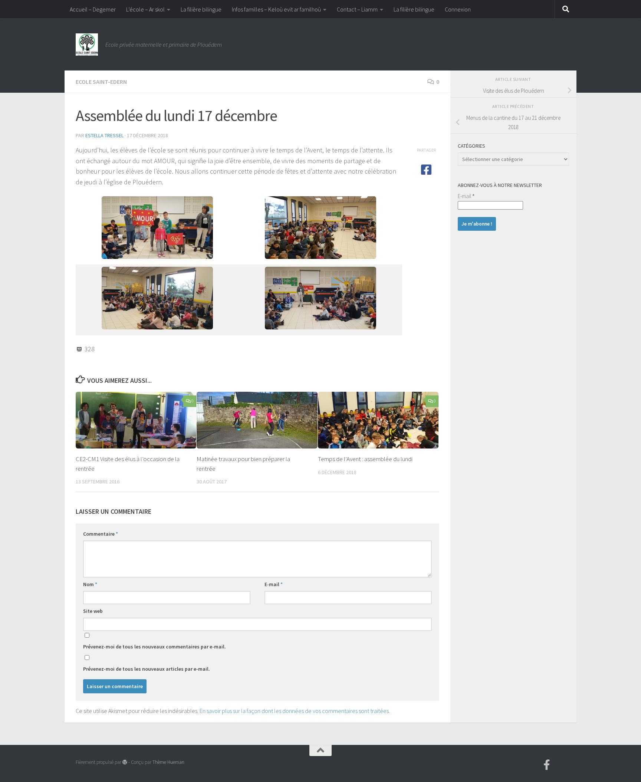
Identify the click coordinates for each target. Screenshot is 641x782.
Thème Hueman (168, 762)
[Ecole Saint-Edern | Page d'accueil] (87, 44)
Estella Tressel (104, 135)
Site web (93, 611)
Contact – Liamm (357, 9)
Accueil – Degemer (93, 9)
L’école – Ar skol (145, 9)
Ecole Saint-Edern (101, 81)
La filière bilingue (201, 9)
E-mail (273, 584)
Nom (90, 584)
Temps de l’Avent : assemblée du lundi (365, 459)
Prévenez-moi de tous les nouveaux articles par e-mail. (146, 669)
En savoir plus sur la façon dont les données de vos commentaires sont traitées (294, 710)
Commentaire (100, 533)
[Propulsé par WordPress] (124, 762)
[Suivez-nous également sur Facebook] (547, 765)
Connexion (458, 9)
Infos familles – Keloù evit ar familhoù (276, 9)
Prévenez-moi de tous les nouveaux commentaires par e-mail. (154, 646)
